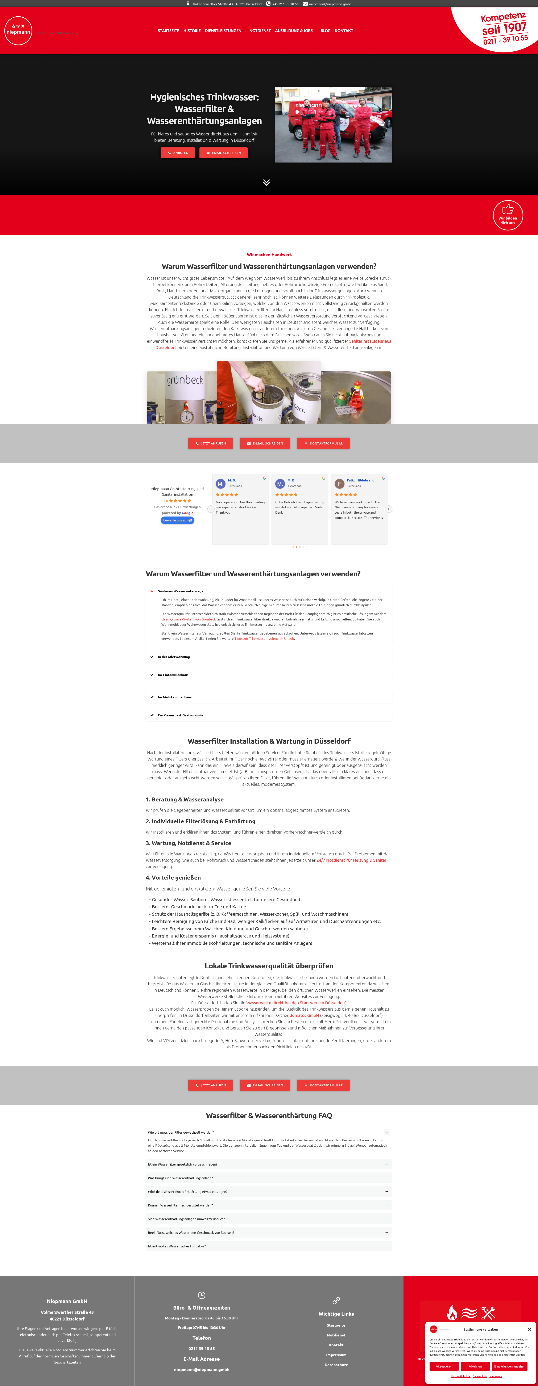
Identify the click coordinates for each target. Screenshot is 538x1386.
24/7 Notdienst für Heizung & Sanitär (351, 860)
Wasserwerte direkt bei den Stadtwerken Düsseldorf (296, 1002)
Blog (326, 30)
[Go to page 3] (303, 547)
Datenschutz (480, 1376)
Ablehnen (475, 1366)
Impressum (495, 1376)
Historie (192, 30)
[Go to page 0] (293, 546)
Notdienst (260, 30)
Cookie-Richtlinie (461, 1376)
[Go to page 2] (300, 547)
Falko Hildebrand (242, 480)
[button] (529, 1329)
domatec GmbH (304, 1015)
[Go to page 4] (306, 546)
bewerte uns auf (175, 520)
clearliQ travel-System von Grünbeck (188, 619)
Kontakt (344, 30)
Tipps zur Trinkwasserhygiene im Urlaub (264, 638)
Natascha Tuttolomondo (303, 480)
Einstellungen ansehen (509, 1366)
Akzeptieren (444, 1366)
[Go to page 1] (296, 547)
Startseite (168, 30)
